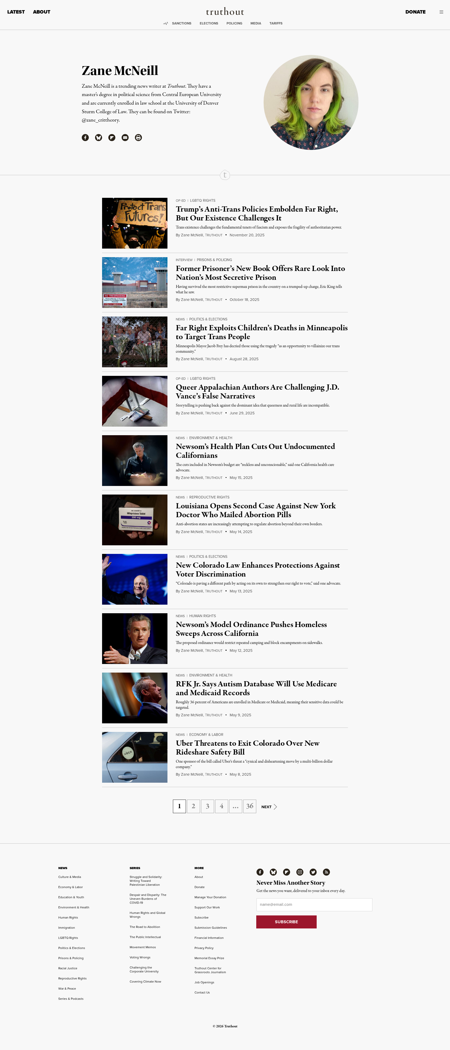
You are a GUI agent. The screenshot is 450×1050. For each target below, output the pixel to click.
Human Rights (202, 616)
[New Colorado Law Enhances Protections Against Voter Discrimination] (134, 579)
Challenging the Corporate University (144, 969)
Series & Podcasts (71, 998)
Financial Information (209, 937)
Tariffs (276, 23)
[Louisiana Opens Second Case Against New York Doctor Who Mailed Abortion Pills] (134, 520)
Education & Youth (71, 897)
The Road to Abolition (145, 927)
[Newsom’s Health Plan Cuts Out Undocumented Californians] (134, 460)
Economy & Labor (206, 734)
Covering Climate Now (145, 981)
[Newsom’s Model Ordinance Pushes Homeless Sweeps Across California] (134, 638)
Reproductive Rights (209, 497)
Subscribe (202, 917)
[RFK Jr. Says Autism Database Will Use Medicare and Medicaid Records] (134, 698)
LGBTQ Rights (202, 200)
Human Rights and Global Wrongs (147, 914)
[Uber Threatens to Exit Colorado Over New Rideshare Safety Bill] (134, 757)
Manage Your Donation (210, 897)
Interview (184, 259)
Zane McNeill (192, 235)
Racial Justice (67, 968)
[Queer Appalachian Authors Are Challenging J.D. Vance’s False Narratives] (134, 401)
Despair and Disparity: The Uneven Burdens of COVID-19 (148, 899)
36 (249, 806)
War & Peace (67, 988)
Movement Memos (143, 947)
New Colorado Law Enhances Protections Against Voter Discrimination (258, 570)
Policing (234, 23)
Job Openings (204, 982)
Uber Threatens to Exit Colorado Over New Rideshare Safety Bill (248, 748)
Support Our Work (207, 907)
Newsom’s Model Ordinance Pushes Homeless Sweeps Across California (251, 629)
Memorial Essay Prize (209, 958)
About (41, 12)
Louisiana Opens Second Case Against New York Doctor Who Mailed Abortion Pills (256, 511)
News (180, 319)
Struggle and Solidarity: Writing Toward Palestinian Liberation (146, 881)
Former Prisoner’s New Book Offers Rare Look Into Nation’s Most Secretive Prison (260, 273)
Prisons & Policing (214, 260)
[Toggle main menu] (438, 12)
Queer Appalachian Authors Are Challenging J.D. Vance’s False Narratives (257, 392)
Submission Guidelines (211, 927)
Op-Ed (181, 200)
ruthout (213, 235)
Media (256, 23)
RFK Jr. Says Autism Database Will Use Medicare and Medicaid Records (256, 689)
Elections (209, 23)
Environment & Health (210, 438)
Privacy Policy (204, 948)
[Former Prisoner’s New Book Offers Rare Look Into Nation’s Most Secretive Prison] (134, 282)
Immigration (66, 927)
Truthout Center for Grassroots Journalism (210, 970)
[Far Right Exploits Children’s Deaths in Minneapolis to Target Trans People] (134, 342)
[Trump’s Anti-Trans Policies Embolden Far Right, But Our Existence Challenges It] (134, 223)
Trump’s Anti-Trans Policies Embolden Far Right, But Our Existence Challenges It (257, 214)
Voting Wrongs (140, 957)
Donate (415, 12)
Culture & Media (69, 877)
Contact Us (202, 992)
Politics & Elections (208, 319)
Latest (16, 12)
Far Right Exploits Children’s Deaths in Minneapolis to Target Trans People (262, 332)
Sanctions (181, 23)
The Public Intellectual (145, 937)
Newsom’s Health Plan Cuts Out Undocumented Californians (255, 451)
